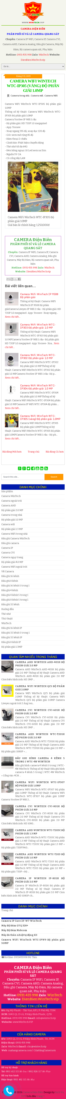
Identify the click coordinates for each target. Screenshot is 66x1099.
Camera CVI (8, 552)
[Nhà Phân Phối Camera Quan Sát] (20, 468)
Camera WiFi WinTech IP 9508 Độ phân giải (39, 295)
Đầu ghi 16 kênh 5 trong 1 (15, 585)
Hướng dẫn (7, 609)
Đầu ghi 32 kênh (10, 604)
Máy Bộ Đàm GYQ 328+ (14, 925)
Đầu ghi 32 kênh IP (11, 637)
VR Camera (7, 571)
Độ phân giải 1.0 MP (12, 519)
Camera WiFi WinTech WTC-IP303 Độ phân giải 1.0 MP (38, 326)
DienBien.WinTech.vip (33, 60)
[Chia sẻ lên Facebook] (19, 279)
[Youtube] (38, 468)
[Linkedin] (42, 468)
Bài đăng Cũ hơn (55, 451)
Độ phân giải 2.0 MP (12, 510)
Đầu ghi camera (10, 543)
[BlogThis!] (12, 279)
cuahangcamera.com (20, 1050)
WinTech (44, 54)
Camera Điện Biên (33, 1092)
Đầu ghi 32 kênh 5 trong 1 (15, 632)
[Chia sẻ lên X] (15, 279)
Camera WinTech (11, 496)
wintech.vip (36, 1046)
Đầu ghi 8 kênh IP (11, 642)
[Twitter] (29, 468)
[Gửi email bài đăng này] (8, 279)
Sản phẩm (7, 491)
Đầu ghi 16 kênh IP (11, 628)
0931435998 (21, 957)
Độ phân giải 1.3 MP (12, 529)
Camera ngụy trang (12, 557)
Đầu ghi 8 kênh (9, 581)
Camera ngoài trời (11, 500)
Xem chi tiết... (12, 316)
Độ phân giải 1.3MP (11, 646)
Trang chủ (33, 451)
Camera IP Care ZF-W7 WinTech (21, 921)
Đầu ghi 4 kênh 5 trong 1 (14, 595)
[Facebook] (33, 468)
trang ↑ (40, 1096)
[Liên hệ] (8, 1093)
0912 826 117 (35, 1071)
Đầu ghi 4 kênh (9, 590)
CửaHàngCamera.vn (45, 1050)
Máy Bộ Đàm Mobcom (14, 930)
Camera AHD (8, 505)
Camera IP (7, 548)
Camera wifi (37, 95)
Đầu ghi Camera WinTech (15, 538)
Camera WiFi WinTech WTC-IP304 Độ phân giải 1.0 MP (38, 386)
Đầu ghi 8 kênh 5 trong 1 (14, 599)
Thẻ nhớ (6, 613)
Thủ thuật (7, 618)
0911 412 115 (12, 1071)
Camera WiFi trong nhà (14, 533)
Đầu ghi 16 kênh (10, 576)
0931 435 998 (24, 54)
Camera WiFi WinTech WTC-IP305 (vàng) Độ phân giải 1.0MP (33, 86)
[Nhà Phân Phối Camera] (24, 468)
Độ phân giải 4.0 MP (12, 562)
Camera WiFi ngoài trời (14, 566)
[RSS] (46, 468)
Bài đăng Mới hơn (11, 451)
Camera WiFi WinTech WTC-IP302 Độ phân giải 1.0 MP (38, 356)
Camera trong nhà (20, 95)
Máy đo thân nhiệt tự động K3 (19, 935)
